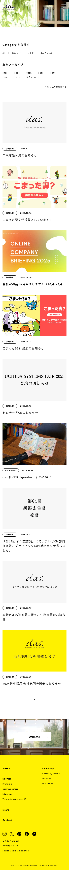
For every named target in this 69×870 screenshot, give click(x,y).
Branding (7, 784)
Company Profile (51, 773)
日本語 (6, 840)
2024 (17, 73)
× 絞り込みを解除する (55, 86)
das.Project (46, 53)
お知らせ (16, 53)
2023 (29, 73)
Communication (10, 789)
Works (6, 768)
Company (48, 768)
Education (8, 794)
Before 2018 (32, 77)
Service (7, 778)
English (15, 840)
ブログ (30, 53)
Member (46, 778)
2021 (53, 73)
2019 (17, 77)
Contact (7, 820)
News (6, 809)
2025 (5, 73)
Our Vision (47, 783)
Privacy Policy (10, 845)
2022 (41, 73)
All (4, 53)
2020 (5, 77)
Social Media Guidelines (16, 850)
